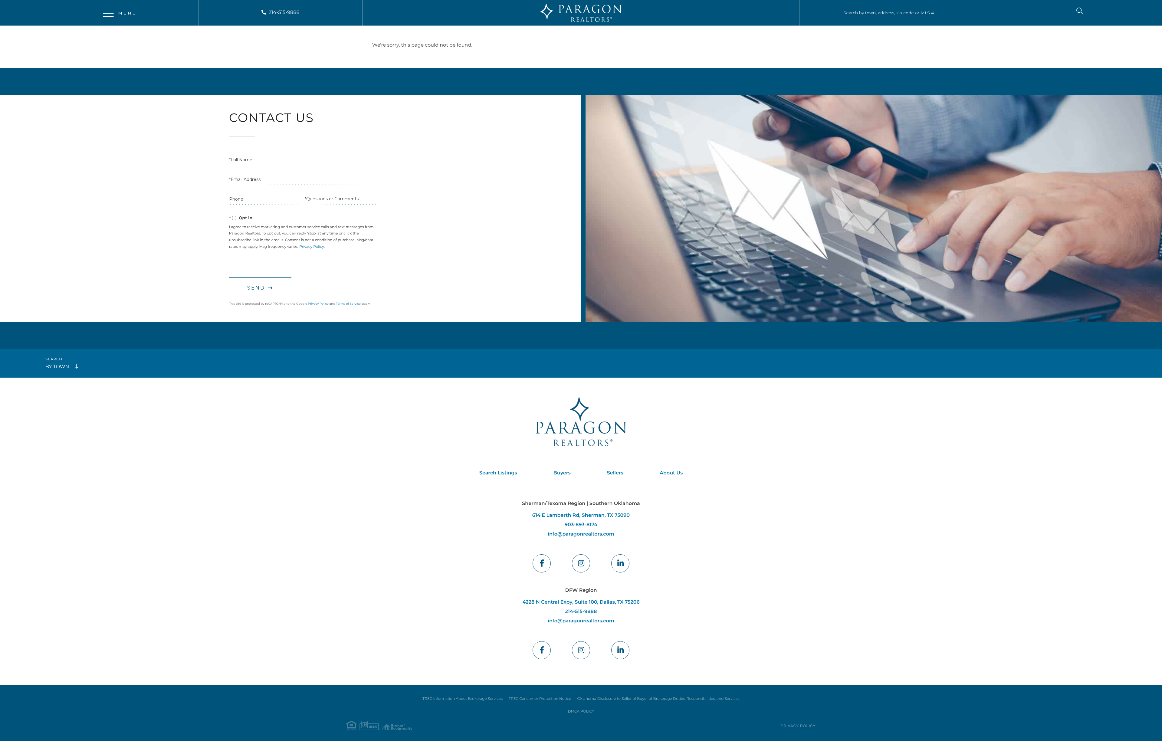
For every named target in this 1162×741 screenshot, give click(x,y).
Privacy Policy (311, 246)
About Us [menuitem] (671, 473)
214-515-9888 (284, 12)
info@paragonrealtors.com (581, 534)
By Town (57, 367)
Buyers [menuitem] (562, 473)
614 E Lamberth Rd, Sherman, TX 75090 (581, 515)
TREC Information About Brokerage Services (462, 699)
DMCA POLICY (581, 711)
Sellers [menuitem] (615, 473)
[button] (1079, 11)
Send (256, 288)
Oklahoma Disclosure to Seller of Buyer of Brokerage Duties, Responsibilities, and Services (658, 699)
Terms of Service (348, 304)
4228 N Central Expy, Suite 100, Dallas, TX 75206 (580, 602)
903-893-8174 (581, 525)
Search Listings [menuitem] (498, 473)
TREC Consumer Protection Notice (540, 699)
